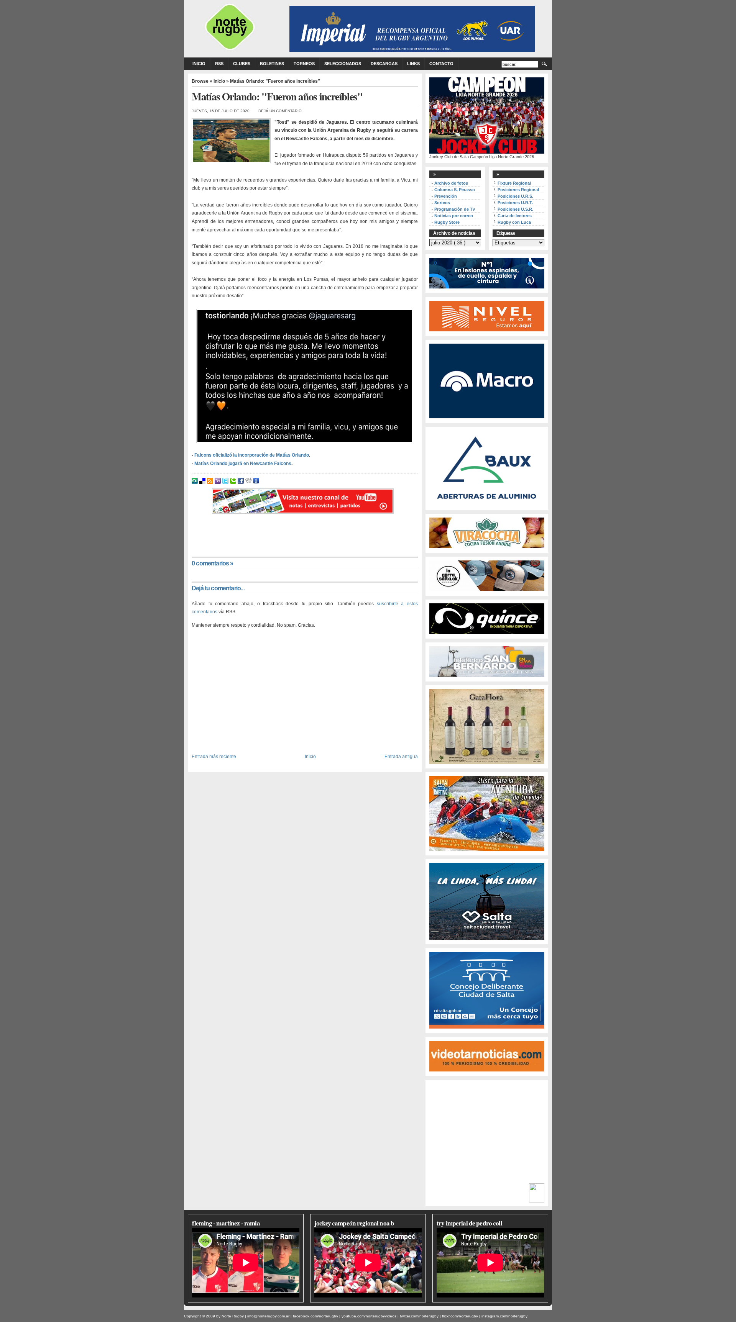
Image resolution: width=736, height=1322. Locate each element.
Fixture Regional (514, 183)
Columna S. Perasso (454, 189)
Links (413, 63)
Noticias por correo (453, 215)
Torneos (304, 63)
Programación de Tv (454, 209)
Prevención (445, 196)
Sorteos (442, 202)
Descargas (384, 63)
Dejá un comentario (280, 111)
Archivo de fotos (451, 183)
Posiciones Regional (518, 189)
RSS (219, 63)
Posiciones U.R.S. (515, 196)
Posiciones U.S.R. (515, 209)
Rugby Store (447, 222)
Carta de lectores (515, 215)
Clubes (241, 63)
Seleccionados (342, 63)
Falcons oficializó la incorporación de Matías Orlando (251, 455)
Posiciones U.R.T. (515, 202)
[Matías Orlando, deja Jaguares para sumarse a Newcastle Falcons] (305, 376)
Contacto (441, 63)
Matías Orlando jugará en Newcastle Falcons (242, 463)
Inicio (198, 63)
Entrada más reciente (214, 756)
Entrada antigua (401, 756)
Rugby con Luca (514, 222)
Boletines (272, 63)
